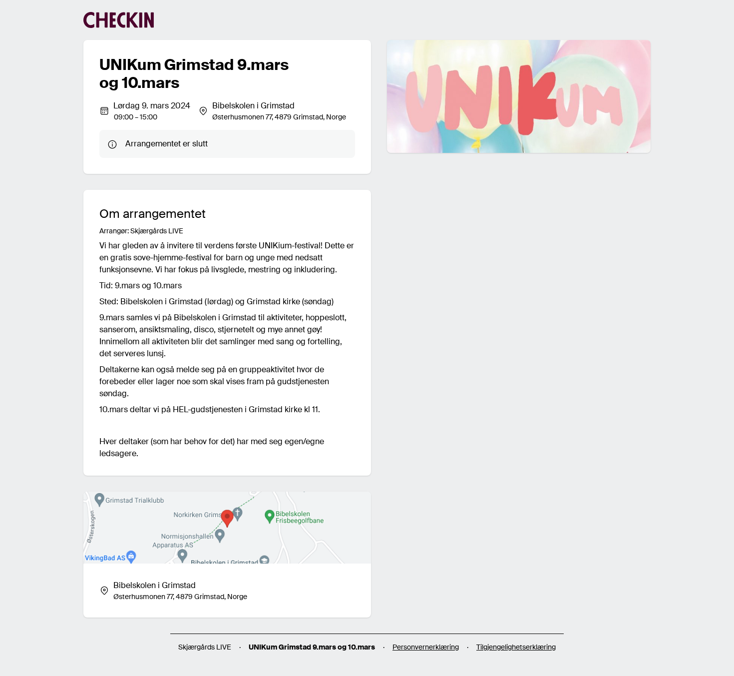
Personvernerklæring (425, 647)
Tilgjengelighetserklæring (516, 647)
